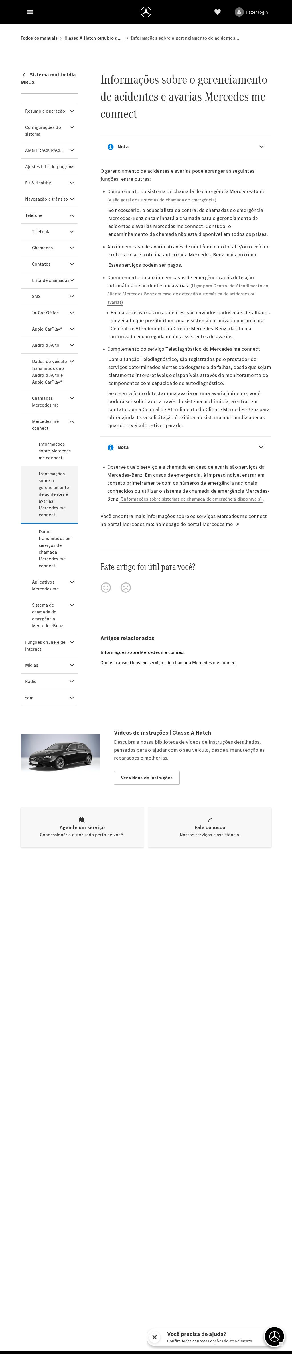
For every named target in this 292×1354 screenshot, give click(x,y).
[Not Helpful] (125, 587)
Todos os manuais (39, 38)
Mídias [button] (31, 665)
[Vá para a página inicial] (146, 12)
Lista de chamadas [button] (50, 280)
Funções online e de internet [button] (45, 645)
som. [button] (30, 698)
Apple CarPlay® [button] (47, 329)
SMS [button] (36, 296)
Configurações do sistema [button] (43, 130)
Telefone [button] (34, 215)
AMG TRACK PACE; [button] (44, 150)
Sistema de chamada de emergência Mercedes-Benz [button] (47, 615)
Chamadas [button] (42, 248)
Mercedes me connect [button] (45, 424)
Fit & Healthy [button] (38, 183)
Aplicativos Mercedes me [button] (45, 585)
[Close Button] (225, 1337)
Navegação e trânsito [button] (46, 199)
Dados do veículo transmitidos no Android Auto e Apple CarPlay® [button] (49, 371)
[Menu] (30, 12)
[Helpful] (105, 587)
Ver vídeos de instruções (147, 778)
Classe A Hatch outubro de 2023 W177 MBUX (94, 38)
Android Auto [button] (45, 345)
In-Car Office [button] (45, 313)
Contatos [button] (41, 264)
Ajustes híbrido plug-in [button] (48, 167)
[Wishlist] (217, 12)
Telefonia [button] (41, 231)
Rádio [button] (31, 681)
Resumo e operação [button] (45, 111)
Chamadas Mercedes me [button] (45, 401)
